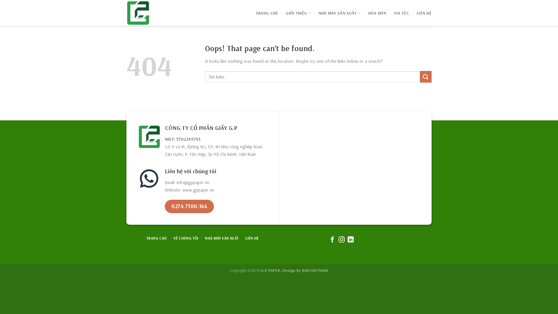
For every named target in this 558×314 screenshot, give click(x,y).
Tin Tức (401, 13)
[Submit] (426, 76)
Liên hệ (424, 13)
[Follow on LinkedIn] (351, 240)
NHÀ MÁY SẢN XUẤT (338, 13)
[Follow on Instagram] (341, 240)
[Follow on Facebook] (332, 240)
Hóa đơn (377, 13)
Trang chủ (267, 13)
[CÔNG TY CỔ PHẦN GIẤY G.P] (155, 13)
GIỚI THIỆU (296, 13)
